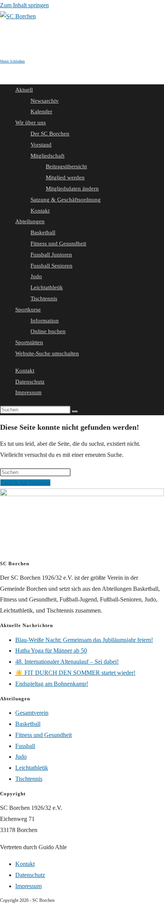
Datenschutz (30, 382)
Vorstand (41, 145)
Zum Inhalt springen (24, 5)
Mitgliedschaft (47, 156)
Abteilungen (30, 221)
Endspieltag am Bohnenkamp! (51, 683)
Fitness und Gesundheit (58, 243)
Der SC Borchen (50, 134)
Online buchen (48, 331)
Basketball (43, 232)
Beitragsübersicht (66, 166)
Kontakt (40, 211)
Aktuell (24, 90)
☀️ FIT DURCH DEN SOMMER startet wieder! (75, 672)
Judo (36, 276)
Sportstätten (29, 342)
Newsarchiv (45, 101)
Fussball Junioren (51, 255)
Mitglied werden (65, 177)
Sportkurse (28, 309)
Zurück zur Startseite (25, 482)
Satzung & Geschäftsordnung (66, 200)
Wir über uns (30, 122)
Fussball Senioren (51, 266)
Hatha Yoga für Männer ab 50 (51, 650)
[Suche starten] (74, 411)
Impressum (28, 392)
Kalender (41, 111)
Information (45, 321)
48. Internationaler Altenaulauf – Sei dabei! (67, 661)
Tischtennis (44, 298)
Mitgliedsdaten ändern (72, 188)
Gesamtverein (31, 713)
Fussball (25, 746)
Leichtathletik (47, 287)
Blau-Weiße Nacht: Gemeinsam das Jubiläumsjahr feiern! (84, 640)
